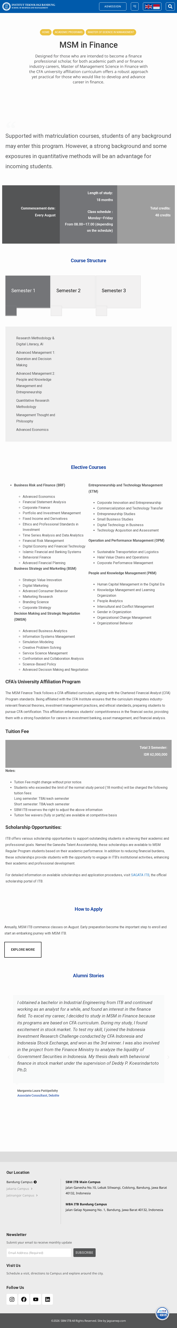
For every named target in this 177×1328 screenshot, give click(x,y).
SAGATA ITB (140, 875)
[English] (148, 6)
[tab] (33, 1182)
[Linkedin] (47, 1299)
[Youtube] (35, 1299)
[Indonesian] (156, 6)
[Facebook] (23, 1299)
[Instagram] (11, 1299)
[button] (8, 1057)
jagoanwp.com (116, 1321)
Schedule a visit (17, 1273)
